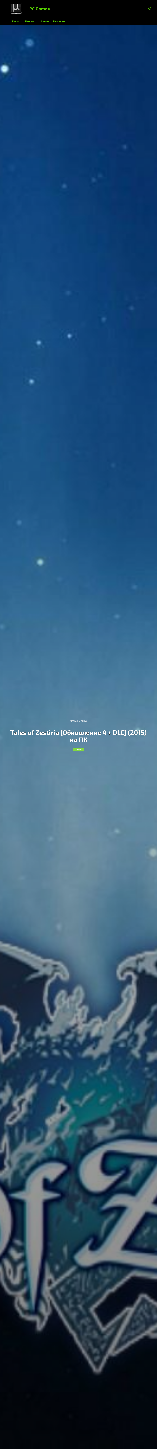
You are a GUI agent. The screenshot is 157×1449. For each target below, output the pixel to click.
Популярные (59, 21)
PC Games (39, 8)
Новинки (45, 21)
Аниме (78, 749)
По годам (29, 21)
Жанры (15, 21)
